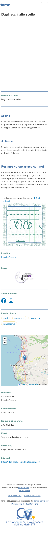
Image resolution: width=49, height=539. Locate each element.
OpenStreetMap (33, 385)
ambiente (19, 318)
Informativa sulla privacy (32, 496)
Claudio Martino (24, 491)
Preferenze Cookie (14, 496)
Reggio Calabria (8, 257)
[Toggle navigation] (44, 4)
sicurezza (35, 318)
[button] (24, 357)
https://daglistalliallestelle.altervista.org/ (20, 461)
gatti (5, 318)
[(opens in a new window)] (3, 301)
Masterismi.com (23, 488)
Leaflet (22, 385)
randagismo (9, 323)
